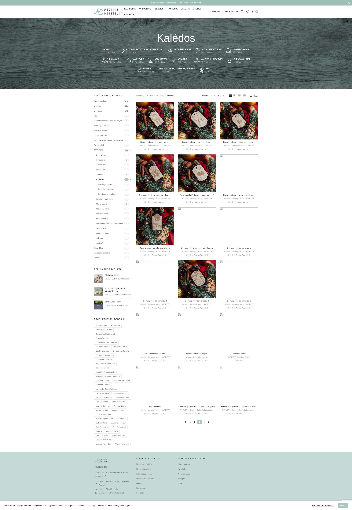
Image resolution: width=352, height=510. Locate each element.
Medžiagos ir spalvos (145, 478)
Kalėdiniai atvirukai (106, 189)
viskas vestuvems (122, 444)
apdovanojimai (101, 326)
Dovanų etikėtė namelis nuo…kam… (197, 248)
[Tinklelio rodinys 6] (244, 95)
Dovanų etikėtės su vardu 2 (239, 301)
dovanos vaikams (102, 347)
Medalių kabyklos (101, 125)
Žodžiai (248, 357)
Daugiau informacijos (323, 505)
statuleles (122, 419)
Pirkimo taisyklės (143, 469)
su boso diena (101, 423)
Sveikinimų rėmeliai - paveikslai (109, 223)
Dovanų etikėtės (155, 406)
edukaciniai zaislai (120, 347)
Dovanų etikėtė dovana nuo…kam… (239, 195)
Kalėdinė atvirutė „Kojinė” (197, 354)
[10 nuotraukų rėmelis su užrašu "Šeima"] (98, 291)
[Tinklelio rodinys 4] (234, 95)
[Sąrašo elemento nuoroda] (113, 488)
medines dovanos (122, 397)
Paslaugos (140, 488)
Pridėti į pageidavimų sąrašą (171, 118)
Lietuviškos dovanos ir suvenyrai (108, 121)
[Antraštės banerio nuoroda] (172, 3)
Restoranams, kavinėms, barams (108, 140)
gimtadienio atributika (121, 351)
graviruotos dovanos (104, 359)
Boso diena (101, 155)
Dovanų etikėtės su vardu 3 (197, 301)
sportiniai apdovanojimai (105, 419)
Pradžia (139, 96)
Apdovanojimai (100, 101)
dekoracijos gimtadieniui (105, 334)
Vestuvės (100, 243)
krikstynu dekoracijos (122, 381)
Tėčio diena (101, 228)
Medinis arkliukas (112, 275)
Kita (95, 116)
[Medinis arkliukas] (98, 278)
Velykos (99, 238)
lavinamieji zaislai (103, 385)
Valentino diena (102, 233)
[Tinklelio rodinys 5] (239, 95)
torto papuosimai (102, 427)
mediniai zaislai (120, 406)
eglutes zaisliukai (102, 351)
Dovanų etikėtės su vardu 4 (155, 301)
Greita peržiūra (171, 112)
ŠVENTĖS (98, 150)
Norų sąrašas (184, 474)
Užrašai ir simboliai (102, 253)
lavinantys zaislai (102, 393)
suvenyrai (115, 423)
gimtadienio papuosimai (105, 355)
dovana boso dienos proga (106, 342)
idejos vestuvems (102, 368)
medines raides (102, 402)
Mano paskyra (184, 464)
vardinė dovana (112, 431)
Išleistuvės (100, 169)
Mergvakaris (101, 204)
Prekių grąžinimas (144, 474)
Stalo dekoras (102, 218)
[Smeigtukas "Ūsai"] (98, 305)
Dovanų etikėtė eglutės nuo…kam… (239, 142)
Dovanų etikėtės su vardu (155, 354)
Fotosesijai (100, 160)
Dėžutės (97, 106)
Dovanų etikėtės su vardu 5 (239, 248)
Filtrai (255, 96)
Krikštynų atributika (104, 199)
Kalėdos (100, 179)
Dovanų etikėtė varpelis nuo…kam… (155, 195)
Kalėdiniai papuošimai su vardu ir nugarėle (196, 406)
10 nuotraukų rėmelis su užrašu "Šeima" (115, 289)
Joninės (99, 174)
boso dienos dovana (104, 330)
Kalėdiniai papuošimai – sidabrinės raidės (239, 406)
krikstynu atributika (103, 381)
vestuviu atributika (118, 436)
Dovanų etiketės (105, 184)
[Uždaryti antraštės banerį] (348, 3)
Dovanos (98, 111)
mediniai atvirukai (118, 402)
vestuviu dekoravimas (104, 440)
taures (124, 423)
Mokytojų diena (102, 209)
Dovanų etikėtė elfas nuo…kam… (155, 142)
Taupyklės (98, 248)
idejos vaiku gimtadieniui (105, 364)
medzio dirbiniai (102, 410)
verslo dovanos (102, 436)
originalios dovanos (103, 415)
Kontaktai (140, 493)
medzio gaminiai (118, 410)
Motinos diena (102, 213)
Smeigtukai (99, 145)
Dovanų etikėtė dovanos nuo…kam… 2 (197, 195)
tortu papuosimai (119, 427)
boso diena (115, 326)
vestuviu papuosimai (104, 444)
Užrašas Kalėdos (239, 354)
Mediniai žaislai (100, 130)
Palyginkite (171, 106)
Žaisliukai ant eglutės (107, 194)
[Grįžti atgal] (153, 38)
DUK (180, 483)
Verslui (97, 258)
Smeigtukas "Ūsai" (113, 302)
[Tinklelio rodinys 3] (230, 95)
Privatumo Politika (144, 464)
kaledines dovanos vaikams (106, 372)
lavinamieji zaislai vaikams (106, 389)
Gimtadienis (101, 165)
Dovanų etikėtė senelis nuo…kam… (154, 248)
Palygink (181, 478)
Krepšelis (182, 469)
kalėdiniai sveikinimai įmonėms (108, 376)
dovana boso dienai (103, 338)
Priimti (343, 505)
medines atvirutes (119, 393)
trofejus (99, 431)
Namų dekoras (100, 135)
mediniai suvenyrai (103, 406)
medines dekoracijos (104, 397)
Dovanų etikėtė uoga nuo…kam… (197, 142)
